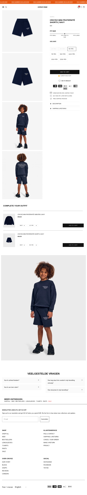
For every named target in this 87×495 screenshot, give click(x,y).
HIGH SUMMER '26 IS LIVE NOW (20, 2)
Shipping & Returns (59, 108)
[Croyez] (42, 7)
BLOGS (4, 465)
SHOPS (4, 468)
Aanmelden (44, 419)
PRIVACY (47, 445)
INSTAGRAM (48, 462)
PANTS (45, 401)
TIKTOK (46, 468)
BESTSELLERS (20, 401)
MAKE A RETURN (49, 442)
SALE (49, 401)
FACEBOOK (47, 465)
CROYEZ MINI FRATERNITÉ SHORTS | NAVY (31, 234)
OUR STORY (6, 462)
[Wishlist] (81, 7)
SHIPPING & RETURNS (51, 437)
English (18, 487)
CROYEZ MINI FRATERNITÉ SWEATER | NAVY (31, 214)
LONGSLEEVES (30, 401)
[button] (6, 7)
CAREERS (5, 474)
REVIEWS (5, 471)
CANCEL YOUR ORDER (51, 439)
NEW (12, 401)
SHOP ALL (7, 401)
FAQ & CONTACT (49, 434)
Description (57, 103)
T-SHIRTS (39, 401)
